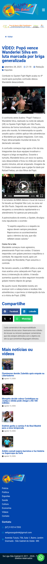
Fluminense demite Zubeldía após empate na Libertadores (23, 374)
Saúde (5, 500)
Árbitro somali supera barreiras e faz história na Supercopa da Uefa (23, 452)
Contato (5, 516)
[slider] (21, 196)
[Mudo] (37, 196)
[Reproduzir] (5, 196)
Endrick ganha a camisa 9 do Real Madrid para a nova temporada (21, 427)
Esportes (8, 70)
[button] (23, 186)
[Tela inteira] (41, 196)
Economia (6, 508)
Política (5, 492)
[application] (23, 186)
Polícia (5, 488)
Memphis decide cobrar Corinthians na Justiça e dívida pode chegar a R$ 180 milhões (20, 400)
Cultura (5, 504)
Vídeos (5, 512)
